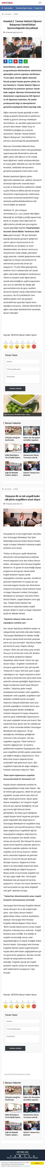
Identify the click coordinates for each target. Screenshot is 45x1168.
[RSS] (29, 1156)
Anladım (37, 1163)
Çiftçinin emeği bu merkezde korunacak (12, 440)
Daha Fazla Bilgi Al (26, 1166)
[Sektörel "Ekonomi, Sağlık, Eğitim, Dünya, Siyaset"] (7, 2)
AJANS (15, 14)
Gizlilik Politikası (17, 1158)
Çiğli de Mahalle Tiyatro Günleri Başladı (11, 475)
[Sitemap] (34, 1156)
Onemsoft (25, 1154)
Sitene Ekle (28, 1158)
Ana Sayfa (7, 14)
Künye (9, 1158)
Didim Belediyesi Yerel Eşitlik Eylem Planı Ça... (12, 457)
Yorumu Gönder (15, 388)
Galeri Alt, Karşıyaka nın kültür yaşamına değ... (31, 440)
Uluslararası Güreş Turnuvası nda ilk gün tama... (31, 457)
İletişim (35, 1158)
